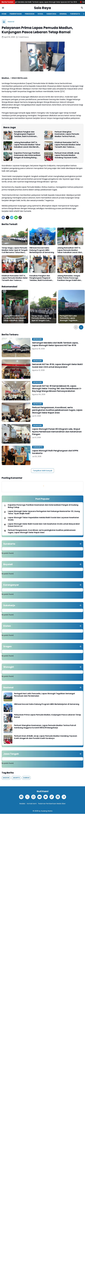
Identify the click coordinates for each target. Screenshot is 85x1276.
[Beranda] (4, 21)
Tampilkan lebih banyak (42, 471)
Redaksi (22, 803)
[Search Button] (82, 8)
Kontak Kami (32, 803)
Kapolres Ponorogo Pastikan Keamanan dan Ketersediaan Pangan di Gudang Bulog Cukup (27, 155)
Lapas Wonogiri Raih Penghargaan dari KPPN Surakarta (55, 452)
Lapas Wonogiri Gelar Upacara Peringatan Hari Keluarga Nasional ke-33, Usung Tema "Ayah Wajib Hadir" (44, 512)
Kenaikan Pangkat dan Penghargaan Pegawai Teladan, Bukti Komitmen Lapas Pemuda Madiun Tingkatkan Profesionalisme (26, 134)
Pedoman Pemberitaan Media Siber (52, 803)
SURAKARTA (38, 447)
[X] (7, 217)
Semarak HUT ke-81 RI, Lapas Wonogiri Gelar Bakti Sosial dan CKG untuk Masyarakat (57, 365)
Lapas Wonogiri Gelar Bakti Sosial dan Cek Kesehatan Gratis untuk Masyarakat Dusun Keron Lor (44, 525)
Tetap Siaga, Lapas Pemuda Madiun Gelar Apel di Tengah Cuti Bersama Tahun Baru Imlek (15, 250)
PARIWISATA (75, 14)
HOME (4, 14)
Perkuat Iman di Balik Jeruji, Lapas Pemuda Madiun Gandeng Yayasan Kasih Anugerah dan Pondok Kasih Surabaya (67, 155)
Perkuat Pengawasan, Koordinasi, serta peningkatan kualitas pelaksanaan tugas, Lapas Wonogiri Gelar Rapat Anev (57, 410)
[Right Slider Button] (83, 14)
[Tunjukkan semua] (80, 543)
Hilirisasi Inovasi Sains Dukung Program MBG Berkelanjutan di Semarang (41, 250)
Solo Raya (42, 8)
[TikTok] (51, 797)
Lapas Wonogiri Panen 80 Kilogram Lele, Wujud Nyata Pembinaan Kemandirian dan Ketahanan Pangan (57, 431)
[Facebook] (3, 217)
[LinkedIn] (58, 797)
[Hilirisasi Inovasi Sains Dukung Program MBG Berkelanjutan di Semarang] (42, 236)
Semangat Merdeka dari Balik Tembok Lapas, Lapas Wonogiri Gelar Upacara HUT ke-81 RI (55, 344)
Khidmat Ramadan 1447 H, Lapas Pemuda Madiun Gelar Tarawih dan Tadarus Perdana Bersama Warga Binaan (68, 144)
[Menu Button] (3, 8)
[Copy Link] (20, 217)
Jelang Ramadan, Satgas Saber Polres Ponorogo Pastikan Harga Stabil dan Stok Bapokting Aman (69, 278)
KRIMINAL (63, 14)
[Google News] (45, 797)
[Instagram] (33, 797)
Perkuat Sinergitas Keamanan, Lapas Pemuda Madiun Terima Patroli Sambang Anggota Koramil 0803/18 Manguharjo (67, 134)
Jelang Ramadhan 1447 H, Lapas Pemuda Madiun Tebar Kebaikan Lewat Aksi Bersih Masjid (27, 144)
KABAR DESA (51, 14)
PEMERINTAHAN (16, 14)
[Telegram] (11, 217)
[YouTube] (39, 797)
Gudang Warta (46, 811)
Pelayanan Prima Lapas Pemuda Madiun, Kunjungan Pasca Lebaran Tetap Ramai (47, 716)
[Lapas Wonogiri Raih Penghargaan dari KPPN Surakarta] (16, 455)
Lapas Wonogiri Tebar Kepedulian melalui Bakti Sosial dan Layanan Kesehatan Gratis (43, 518)
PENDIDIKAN (29, 14)
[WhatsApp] (16, 217)
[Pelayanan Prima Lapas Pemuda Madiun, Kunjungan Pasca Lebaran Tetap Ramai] (8, 718)
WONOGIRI (37, 339)
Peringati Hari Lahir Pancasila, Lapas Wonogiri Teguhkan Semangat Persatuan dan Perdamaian (69, 318)
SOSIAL (40, 14)
